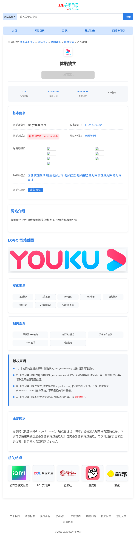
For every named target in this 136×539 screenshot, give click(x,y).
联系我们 (60, 516)
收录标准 (30, 516)
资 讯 (64, 30)
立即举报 (80, 397)
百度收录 (45, 296)
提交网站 (106, 516)
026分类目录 (27, 41)
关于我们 (15, 516)
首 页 (14, 30)
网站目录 (39, 30)
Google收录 (68, 305)
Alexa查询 (30, 342)
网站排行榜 (118, 30)
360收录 (91, 296)
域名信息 (68, 342)
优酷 (30, 175)
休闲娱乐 (56, 41)
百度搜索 (23, 296)
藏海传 (93, 175)
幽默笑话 (69, 41)
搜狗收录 (23, 305)
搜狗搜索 (113, 296)
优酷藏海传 (105, 175)
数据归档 (91, 516)
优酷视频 (39, 175)
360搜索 (68, 296)
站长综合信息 (68, 334)
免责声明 (45, 516)
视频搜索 (70, 175)
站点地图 (68, 521)
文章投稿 (76, 516)
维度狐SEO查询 (30, 334)
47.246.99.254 (93, 124)
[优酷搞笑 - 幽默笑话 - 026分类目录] (68, 6)
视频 (49, 175)
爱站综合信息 (105, 334)
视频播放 (82, 175)
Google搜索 (45, 305)
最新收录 (90, 30)
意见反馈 (121, 516)
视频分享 (58, 175)
